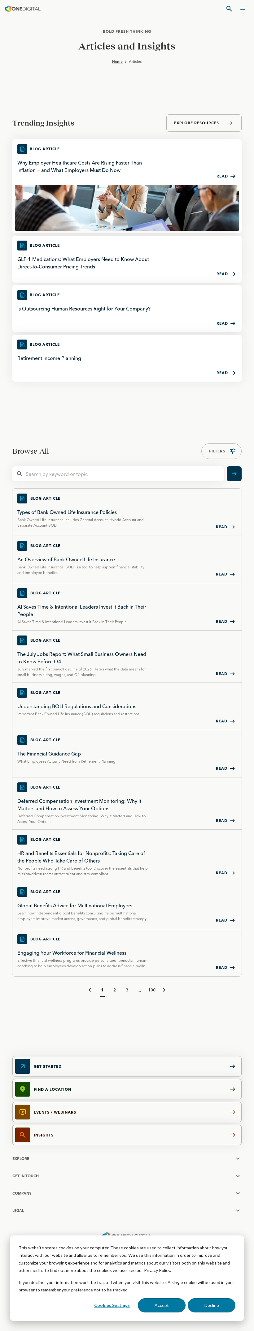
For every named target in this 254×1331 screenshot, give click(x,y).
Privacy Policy (157, 1270)
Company (22, 1193)
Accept (162, 1305)
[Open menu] (243, 8)
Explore (20, 1158)
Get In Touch (25, 1176)
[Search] (229, 8)
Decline (211, 1305)
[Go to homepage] (23, 8)
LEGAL (18, 1210)
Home (117, 61)
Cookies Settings (112, 1305)
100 (151, 990)
